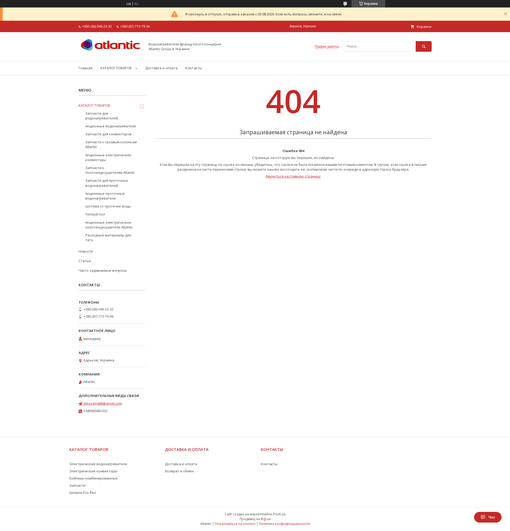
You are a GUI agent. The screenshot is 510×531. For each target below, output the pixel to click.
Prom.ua (279, 514)
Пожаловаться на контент (235, 523)
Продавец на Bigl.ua (255, 519)
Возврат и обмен (179, 471)
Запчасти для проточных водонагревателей (106, 183)
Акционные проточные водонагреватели (105, 196)
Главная (85, 68)
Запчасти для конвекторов (108, 134)
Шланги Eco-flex (82, 492)
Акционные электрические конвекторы (108, 157)
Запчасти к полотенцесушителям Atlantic (110, 170)
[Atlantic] (110, 54)
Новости (86, 251)
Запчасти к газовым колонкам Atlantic (111, 144)
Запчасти (77, 485)
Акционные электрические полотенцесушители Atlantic (109, 225)
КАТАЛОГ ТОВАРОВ (116, 68)
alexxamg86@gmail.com (102, 403)
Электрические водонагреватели (98, 463)
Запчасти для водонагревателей (101, 115)
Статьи (85, 260)
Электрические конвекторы (93, 471)
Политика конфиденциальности (284, 523)
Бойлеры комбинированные (93, 478)
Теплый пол (95, 214)
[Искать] (424, 46)
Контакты (193, 68)
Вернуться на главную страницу (293, 176)
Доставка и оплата (161, 68)
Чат (491, 517)
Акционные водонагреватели (110, 126)
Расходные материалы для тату (108, 237)
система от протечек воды (108, 206)
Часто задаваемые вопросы (103, 270)
